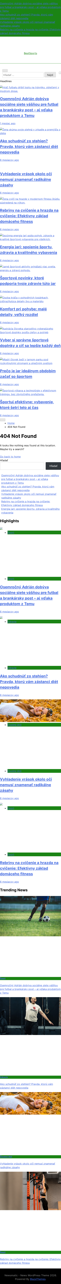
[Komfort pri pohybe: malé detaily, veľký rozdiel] (30, 301)
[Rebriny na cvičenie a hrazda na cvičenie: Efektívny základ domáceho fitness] (30, 202)
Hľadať (4, 460)
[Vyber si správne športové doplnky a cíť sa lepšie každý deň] (30, 332)
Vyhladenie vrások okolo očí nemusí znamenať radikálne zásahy (26, 179)
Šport (11, 532)
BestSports (30, 53)
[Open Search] (5, 70)
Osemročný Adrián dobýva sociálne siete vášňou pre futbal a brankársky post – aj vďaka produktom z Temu (30, 7)
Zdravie (12, 621)
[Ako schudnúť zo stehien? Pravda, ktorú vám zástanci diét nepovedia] (30, 133)
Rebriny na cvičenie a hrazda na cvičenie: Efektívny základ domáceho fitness (29, 216)
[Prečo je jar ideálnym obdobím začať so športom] (30, 363)
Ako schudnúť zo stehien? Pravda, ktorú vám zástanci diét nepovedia (29, 146)
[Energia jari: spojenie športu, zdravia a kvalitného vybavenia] (30, 239)
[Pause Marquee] (2, 419)
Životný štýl (14, 724)
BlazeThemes (38, 1279)
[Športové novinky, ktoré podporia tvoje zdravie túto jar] (30, 270)
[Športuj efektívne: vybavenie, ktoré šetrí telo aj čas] (30, 394)
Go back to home (10, 456)
